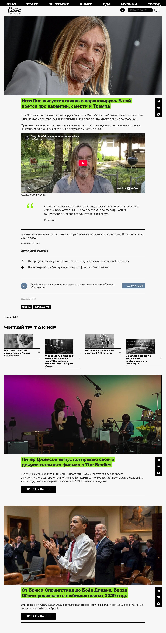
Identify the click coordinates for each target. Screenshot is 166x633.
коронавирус (41, 307)
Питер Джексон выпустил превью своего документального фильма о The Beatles (78, 261)
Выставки (59, 4)
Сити (14, 10)
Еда (106, 4)
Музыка (129, 4)
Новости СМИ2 (11, 317)
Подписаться (134, 286)
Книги (86, 4)
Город (154, 4)
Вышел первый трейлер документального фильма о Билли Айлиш (68, 267)
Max (158, 114)
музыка (26, 307)
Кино (10, 4)
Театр (32, 4)
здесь (33, 237)
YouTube (42, 195)
